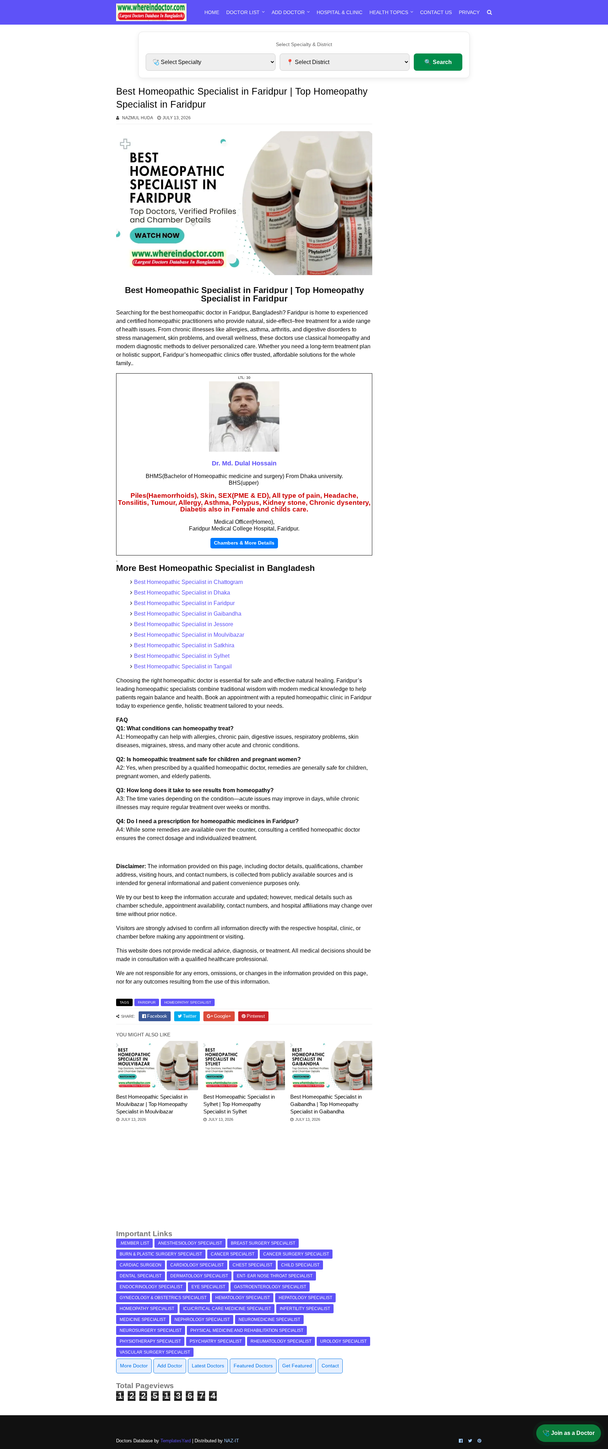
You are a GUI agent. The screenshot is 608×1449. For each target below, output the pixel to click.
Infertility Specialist (305, 1308)
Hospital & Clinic (339, 12)
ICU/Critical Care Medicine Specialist (227, 1308)
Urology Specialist (343, 1341)
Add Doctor (288, 12)
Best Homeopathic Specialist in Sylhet (181, 656)
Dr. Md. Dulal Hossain (244, 463)
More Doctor (134, 1365)
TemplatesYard (175, 1440)
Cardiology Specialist (197, 1265)
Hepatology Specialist (305, 1297)
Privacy (469, 12)
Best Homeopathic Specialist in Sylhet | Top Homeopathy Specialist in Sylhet (239, 1104)
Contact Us (436, 12)
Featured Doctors (253, 1365)
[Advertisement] (244, 1179)
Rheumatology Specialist (281, 1341)
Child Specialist (300, 1265)
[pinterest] (478, 1441)
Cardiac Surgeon (141, 1265)
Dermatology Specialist (199, 1275)
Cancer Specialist (232, 1254)
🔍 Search (438, 62)
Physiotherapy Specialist (150, 1341)
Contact (330, 1365)
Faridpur (147, 1002)
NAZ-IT (231, 1440)
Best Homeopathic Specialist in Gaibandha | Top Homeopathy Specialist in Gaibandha (326, 1104)
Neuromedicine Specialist (269, 1319)
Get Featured (297, 1365)
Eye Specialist (208, 1286)
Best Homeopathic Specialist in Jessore (183, 624)
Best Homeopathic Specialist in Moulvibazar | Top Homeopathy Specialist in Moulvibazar (152, 1104)
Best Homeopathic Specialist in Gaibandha (187, 614)
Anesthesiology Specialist (190, 1243)
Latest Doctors (208, 1365)
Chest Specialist (252, 1265)
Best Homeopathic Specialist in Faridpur (184, 603)
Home (211, 12)
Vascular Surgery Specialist (155, 1352)
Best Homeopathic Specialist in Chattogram (188, 582)
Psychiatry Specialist (216, 1341)
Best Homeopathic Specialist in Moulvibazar (189, 635)
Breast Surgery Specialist (263, 1243)
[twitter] (470, 1441)
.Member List (134, 1243)
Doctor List (243, 12)
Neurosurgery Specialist (151, 1330)
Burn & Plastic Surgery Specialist (161, 1254)
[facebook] (460, 1441)
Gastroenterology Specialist (270, 1286)
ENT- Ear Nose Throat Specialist (274, 1275)
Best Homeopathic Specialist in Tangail (183, 666)
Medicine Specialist (143, 1319)
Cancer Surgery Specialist (296, 1254)
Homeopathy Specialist (187, 1002)
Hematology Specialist (242, 1297)
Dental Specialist (141, 1275)
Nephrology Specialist (202, 1319)
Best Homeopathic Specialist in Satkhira (184, 645)
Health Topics (388, 12)
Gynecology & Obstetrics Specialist (163, 1297)
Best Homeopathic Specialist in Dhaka (182, 593)
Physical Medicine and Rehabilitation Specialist (246, 1330)
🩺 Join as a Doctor (569, 1433)
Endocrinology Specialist (151, 1286)
